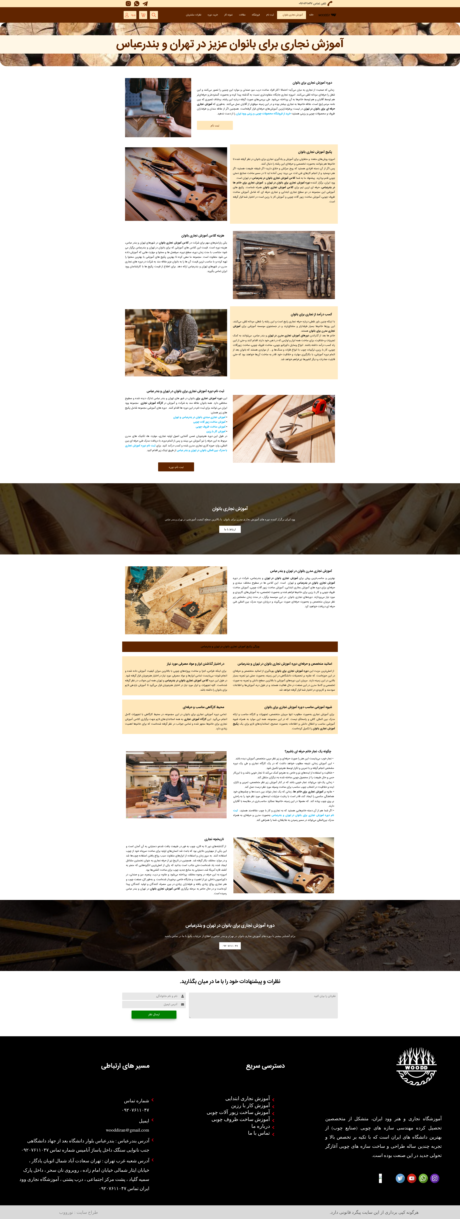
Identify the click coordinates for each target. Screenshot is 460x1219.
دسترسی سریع (265, 1066)
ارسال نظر (154, 1014)
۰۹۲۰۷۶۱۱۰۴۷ (230, 945)
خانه (311, 15)
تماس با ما (259, 1132)
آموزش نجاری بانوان (293, 15)
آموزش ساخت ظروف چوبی (211, 427)
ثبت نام (270, 15)
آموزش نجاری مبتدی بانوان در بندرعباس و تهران (199, 417)
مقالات (242, 15)
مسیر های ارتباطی (125, 1066)
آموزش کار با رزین (216, 431)
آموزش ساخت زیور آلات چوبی (209, 422)
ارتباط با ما (230, 529)
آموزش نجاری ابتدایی (247, 1098)
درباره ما (260, 1125)
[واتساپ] (136, 3)
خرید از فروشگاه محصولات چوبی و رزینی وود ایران (263, 114)
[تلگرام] (144, 3)
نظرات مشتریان (193, 15)
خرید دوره (213, 15)
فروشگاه (256, 15)
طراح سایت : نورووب (78, 1212)
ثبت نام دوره (176, 467)
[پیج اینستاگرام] (128, 3)
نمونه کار (228, 15)
